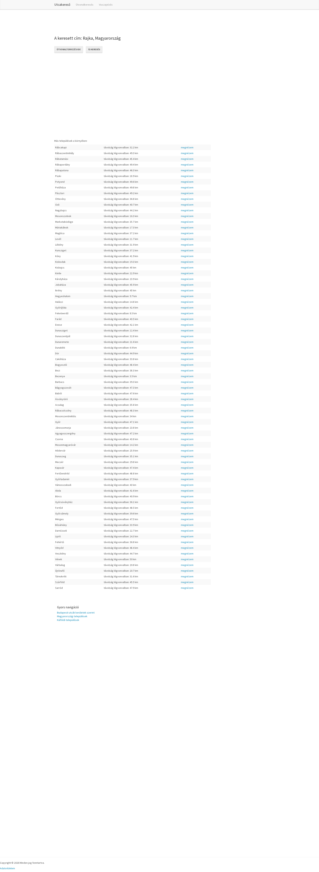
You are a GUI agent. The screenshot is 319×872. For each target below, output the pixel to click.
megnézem (187, 147)
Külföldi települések (68, 620)
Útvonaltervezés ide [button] (69, 49)
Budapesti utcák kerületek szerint (76, 612)
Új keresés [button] (94, 49)
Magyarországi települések (72, 616)
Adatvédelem (7, 868)
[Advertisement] (121, 22)
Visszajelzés (106, 4)
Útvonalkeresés (84, 4)
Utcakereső (62, 4)
